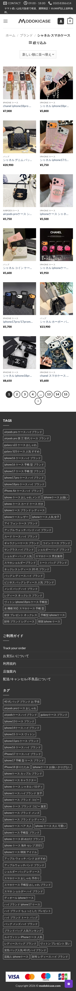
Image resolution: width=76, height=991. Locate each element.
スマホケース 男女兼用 (48, 556)
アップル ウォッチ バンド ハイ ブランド (27, 530)
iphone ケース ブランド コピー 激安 (25, 806)
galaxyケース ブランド (54, 714)
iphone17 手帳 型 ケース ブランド (24, 760)
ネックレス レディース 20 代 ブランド (26, 569)
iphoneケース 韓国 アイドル (20, 852)
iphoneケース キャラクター (20, 780)
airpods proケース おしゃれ (20, 708)
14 (57, 394)
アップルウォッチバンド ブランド (24, 865)
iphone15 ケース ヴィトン (19, 734)
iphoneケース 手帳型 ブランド (22, 832)
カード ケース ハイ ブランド (21, 536)
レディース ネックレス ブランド (23, 595)
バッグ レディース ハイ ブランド (23, 575)
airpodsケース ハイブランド (20, 714)
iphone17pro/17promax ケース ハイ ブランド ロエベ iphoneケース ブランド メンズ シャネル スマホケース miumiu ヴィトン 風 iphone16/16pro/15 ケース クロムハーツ (18, 321)
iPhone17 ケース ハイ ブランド (22, 754)
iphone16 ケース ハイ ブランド (22, 458)
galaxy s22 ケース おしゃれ (20, 445)
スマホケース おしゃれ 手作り (22, 878)
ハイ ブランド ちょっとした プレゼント (27, 910)
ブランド (26, 35)
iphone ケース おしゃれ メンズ (22, 497)
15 (65, 394)
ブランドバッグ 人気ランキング (23, 930)
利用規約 (9, 663)
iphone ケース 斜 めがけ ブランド (23, 839)
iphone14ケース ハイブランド (22, 727)
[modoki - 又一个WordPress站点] (34, 21)
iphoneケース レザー (16, 516)
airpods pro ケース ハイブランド (23, 431)
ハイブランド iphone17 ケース (22, 904)
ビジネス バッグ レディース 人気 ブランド (29, 582)
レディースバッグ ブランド (20, 943)
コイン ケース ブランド (56, 543)
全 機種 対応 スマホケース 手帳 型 (24, 608)
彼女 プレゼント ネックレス (20, 615)
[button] (5, 21)
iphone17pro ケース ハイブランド (24, 477)
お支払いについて (16, 656)
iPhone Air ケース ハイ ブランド (23, 490)
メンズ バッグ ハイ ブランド (21, 588)
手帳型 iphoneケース (53, 615)
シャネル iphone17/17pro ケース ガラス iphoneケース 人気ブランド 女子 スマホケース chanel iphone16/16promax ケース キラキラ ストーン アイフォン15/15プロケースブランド (55, 160)
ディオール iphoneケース (19, 897)
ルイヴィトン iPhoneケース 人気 (23, 937)
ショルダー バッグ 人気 (18, 556)
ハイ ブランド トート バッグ (21, 917)
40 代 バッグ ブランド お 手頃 (22, 701)
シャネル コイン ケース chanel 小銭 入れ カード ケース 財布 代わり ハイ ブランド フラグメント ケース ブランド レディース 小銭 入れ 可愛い (18, 268)
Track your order (14, 648)
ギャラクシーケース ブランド (21, 543)
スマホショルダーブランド (20, 562)
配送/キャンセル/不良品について (27, 679)
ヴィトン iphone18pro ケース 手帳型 (25, 601)
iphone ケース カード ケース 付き (23, 503)
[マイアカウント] (61, 21)
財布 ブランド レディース (19, 621)
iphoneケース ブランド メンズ (22, 812)
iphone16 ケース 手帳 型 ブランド (24, 464)
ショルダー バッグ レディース (22, 871)
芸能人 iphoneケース (16, 956)
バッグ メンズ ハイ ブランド (21, 924)
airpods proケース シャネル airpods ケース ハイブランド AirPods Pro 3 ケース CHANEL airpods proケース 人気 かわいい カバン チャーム (18, 214)
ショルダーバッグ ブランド (53, 549)
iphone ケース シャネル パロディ (23, 786)
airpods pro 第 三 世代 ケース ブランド (26, 438)
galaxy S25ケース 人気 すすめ (22, 451)
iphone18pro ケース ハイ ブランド (24, 484)
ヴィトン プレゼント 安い (55, 943)
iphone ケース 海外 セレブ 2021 (23, 845)
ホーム (10, 35)
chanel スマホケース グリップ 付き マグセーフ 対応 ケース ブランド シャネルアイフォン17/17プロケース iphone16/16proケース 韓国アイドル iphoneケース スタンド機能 (55, 375)
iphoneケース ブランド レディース (24, 510)
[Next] (38, 401)
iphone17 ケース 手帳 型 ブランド (24, 471)
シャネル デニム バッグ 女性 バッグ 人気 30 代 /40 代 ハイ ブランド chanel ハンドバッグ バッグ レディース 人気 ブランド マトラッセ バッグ (18, 160)
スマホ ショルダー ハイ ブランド (23, 891)
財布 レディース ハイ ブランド (50, 956)
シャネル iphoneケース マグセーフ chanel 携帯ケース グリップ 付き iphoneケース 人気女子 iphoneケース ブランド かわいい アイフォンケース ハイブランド (55, 268)
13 (49, 394)
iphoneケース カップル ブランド (23, 773)
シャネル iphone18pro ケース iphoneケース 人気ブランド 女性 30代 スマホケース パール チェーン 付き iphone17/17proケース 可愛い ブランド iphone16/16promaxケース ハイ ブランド (55, 106)
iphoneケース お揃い (56, 497)
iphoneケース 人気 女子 (45, 516)
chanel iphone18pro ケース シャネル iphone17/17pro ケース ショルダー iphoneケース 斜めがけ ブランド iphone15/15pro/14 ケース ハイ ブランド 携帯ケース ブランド (18, 106)
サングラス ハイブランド (19, 549)
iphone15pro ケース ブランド (21, 740)
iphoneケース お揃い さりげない (52, 767)
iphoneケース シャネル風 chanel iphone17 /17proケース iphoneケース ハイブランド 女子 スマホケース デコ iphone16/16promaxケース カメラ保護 (55, 214)
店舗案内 (9, 671)
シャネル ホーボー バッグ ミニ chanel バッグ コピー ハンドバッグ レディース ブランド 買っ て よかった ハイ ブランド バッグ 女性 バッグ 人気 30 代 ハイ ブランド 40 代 (55, 321)
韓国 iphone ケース (49, 621)
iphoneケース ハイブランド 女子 (23, 793)
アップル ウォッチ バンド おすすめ (25, 858)
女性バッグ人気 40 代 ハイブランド (25, 950)
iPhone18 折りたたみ (16, 767)
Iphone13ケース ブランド (19, 721)
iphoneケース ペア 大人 (18, 825)
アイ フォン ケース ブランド (21, 523)
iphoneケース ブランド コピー (22, 799)
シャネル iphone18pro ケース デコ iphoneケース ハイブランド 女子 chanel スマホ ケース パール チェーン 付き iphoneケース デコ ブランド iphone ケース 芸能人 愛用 (18, 375)
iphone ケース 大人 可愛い (50, 825)
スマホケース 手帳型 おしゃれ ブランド (27, 884)
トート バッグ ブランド (53, 562)
